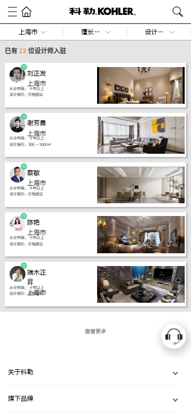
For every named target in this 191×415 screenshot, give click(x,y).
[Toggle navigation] (12, 11)
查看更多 (95, 331)
